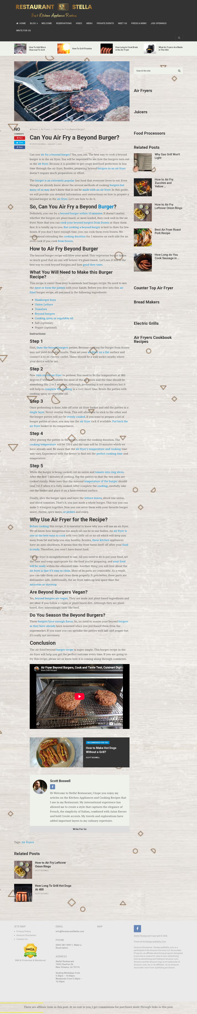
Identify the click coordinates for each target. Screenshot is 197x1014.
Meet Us (122, 23)
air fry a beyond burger (55, 154)
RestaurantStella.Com (155, 941)
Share (20, 147)
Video (79, 23)
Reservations (64, 23)
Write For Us (23, 30)
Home (22, 23)
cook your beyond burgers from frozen (84, 222)
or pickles (69, 512)
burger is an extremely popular (54, 180)
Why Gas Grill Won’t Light (167, 156)
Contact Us (22, 939)
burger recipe (64, 649)
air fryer (62, 199)
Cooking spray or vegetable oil (54, 318)
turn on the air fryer (49, 375)
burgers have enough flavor (55, 621)
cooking (102, 486)
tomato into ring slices (109, 472)
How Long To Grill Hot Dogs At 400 (53, 887)
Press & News (138, 23)
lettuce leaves (93, 498)
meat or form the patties (50, 287)
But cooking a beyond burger (82, 227)
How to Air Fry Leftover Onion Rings (50, 864)
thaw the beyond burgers (52, 347)
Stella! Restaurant (142, 936)
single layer (37, 412)
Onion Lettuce (44, 304)
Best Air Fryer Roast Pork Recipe (168, 231)
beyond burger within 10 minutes (81, 213)
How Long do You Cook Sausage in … (167, 256)
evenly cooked (75, 416)
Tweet (21, 142)
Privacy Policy (23, 931)
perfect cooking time (109, 453)
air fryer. (43, 163)
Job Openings (158, 23)
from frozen (65, 241)
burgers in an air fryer (112, 168)
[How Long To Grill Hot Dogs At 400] (23, 893)
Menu (89, 23)
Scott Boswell (39, 144)
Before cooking (39, 526)
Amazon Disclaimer (26, 935)
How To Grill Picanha (82, 48)
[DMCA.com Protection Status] (30, 957)
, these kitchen (100, 540)
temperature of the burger (101, 481)
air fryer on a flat (98, 352)
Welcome (47, 23)
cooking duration (74, 236)
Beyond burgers (45, 313)
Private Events (105, 23)
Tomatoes (41, 309)
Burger (106, 207)
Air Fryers (27, 842)
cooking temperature (43, 444)
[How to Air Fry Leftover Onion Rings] (23, 870)
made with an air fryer (96, 189)
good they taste (92, 264)
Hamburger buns (45, 300)
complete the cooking (58, 389)
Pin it (20, 138)
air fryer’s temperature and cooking (98, 449)
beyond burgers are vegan (51, 598)
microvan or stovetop (43, 584)
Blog (33, 23)
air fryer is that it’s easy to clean (50, 570)
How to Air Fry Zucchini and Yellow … (164, 183)
